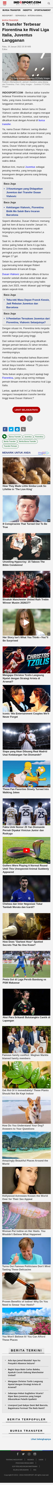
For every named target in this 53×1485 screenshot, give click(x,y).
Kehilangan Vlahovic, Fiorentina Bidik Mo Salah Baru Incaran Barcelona (25, 211)
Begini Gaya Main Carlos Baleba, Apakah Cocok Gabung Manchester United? (26, 1372)
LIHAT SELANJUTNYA (26, 410)
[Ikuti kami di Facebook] (17, 1454)
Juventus (30, 167)
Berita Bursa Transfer (27, 441)
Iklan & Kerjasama (21, 1470)
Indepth (27, 10)
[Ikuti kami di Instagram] (29, 1454)
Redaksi (30, 1460)
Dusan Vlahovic (10, 274)
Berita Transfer (10, 441)
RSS (34, 1470)
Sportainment (42, 10)
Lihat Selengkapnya (41, 1439)
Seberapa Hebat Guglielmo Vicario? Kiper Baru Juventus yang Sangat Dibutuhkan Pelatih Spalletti (26, 1396)
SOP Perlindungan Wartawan (24, 1466)
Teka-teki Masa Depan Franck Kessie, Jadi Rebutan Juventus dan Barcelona (28, 303)
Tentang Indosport (14, 1460)
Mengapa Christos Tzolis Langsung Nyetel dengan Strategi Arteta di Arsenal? (25, 1384)
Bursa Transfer (11, 10)
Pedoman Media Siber (25, 1463)
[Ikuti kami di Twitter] (23, 1454)
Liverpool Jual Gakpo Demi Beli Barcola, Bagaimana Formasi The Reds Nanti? (28, 1407)
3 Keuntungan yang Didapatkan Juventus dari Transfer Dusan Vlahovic (24, 192)
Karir (41, 1460)
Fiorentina (7, 377)
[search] (49, 3)
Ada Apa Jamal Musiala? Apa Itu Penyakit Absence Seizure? (24, 1362)
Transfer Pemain (10, 446)
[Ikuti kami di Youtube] (34, 1454)
